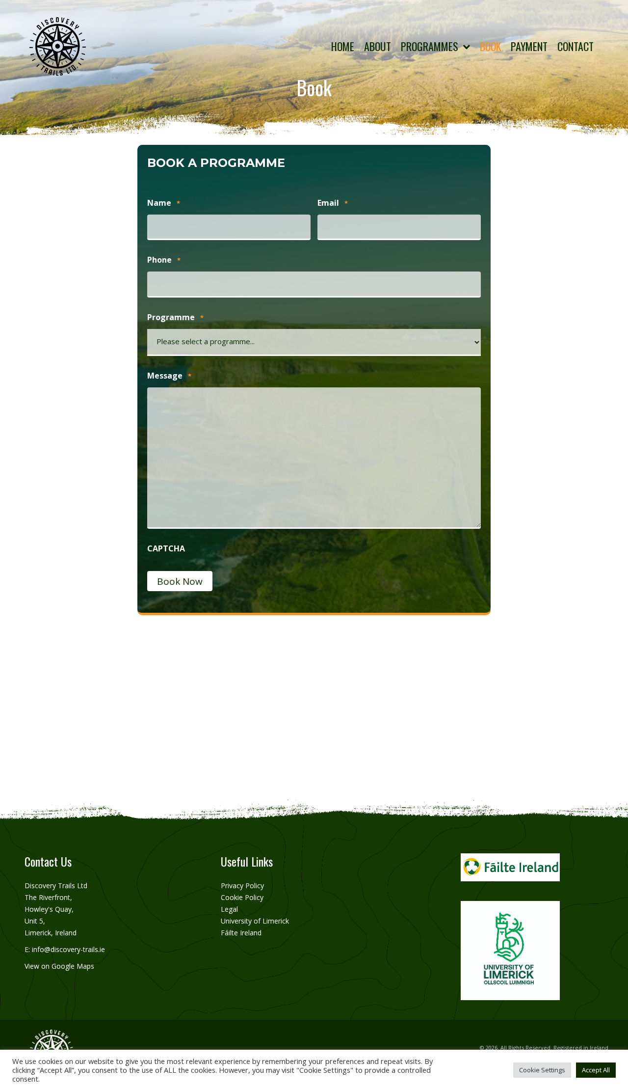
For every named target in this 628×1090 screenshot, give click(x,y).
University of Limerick (255, 921)
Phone (164, 259)
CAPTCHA (166, 548)
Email (332, 202)
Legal (229, 909)
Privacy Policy (242, 885)
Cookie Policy (242, 897)
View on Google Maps (59, 966)
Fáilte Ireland (241, 932)
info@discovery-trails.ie (68, 949)
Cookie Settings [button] (542, 1069)
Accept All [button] (596, 1069)
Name (163, 202)
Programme (175, 317)
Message (169, 375)
